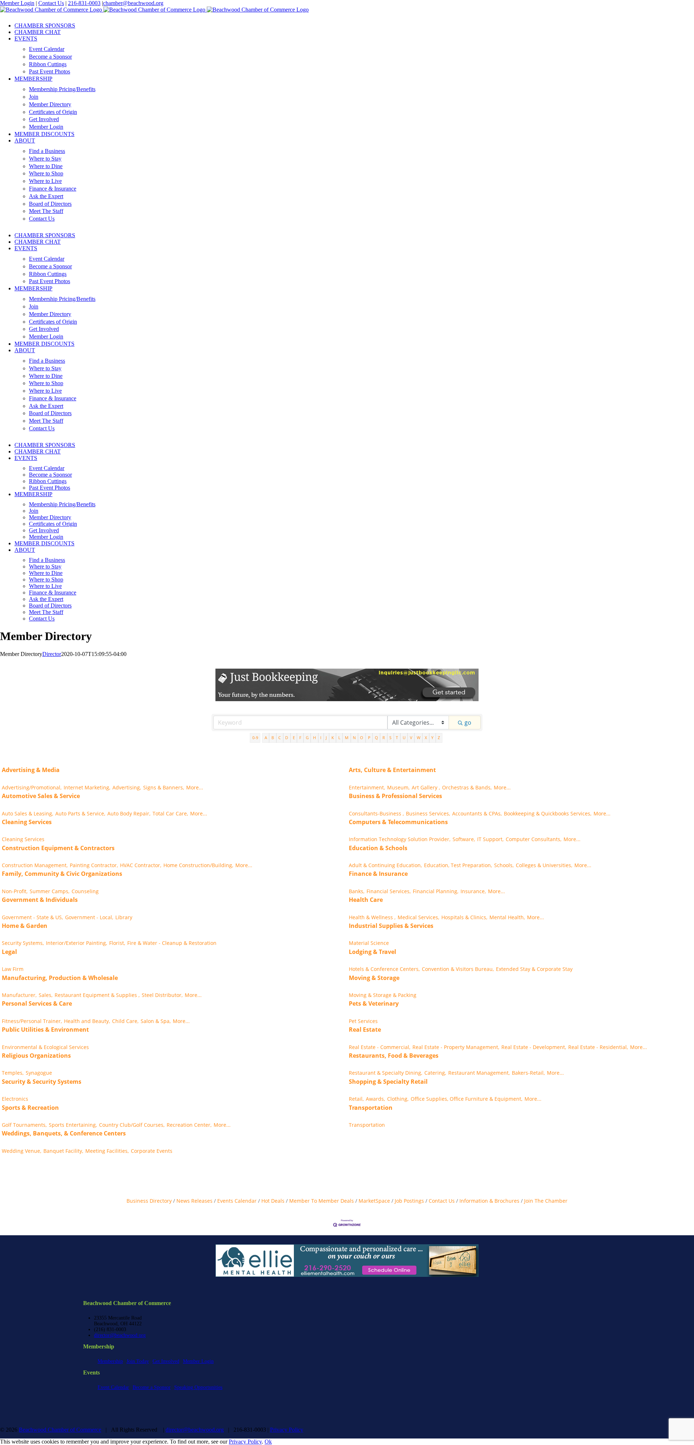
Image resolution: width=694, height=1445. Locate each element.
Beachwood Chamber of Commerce (60, 1430)
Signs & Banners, (163, 787)
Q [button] (376, 737)
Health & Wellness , (372, 917)
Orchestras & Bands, (467, 787)
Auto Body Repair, (128, 813)
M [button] (346, 737)
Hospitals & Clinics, (464, 917)
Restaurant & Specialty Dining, (385, 1072)
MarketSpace (374, 1200)
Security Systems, (23, 942)
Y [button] (432, 737)
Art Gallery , (426, 787)
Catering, (435, 1072)
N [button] (354, 737)
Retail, (356, 1098)
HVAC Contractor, (140, 865)
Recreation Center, (189, 1124)
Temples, (12, 1072)
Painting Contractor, (94, 865)
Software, (464, 839)
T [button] (397, 737)
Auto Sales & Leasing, (27, 813)
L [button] (339, 737)
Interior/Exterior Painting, (76, 942)
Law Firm (12, 969)
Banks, (356, 891)
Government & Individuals (40, 900)
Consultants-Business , (376, 813)
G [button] (307, 737)
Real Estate (365, 1029)
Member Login (17, 3)
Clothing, (397, 1098)
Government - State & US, (32, 917)
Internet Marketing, (87, 787)
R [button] (383, 737)
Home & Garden (24, 926)
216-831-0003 (84, 3)
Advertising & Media (31, 770)
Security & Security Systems (41, 1082)
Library (123, 917)
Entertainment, (367, 787)
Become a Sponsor (152, 1387)
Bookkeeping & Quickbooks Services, (547, 813)
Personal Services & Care (37, 1003)
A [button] (266, 737)
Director (51, 654)
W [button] (418, 737)
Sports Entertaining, (73, 1124)
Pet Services (363, 1021)
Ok (268, 1441)
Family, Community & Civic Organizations (62, 874)
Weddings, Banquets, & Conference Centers (64, 1133)
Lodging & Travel (372, 952)
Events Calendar (237, 1200)
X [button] (426, 737)
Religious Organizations (36, 1056)
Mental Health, (507, 917)
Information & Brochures (489, 1200)
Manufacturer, (19, 995)
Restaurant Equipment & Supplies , (97, 995)
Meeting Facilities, (107, 1150)
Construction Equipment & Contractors (58, 848)
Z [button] (439, 737)
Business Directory (149, 1200)
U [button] (404, 737)
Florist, (117, 942)
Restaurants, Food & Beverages (393, 1056)
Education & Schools (378, 848)
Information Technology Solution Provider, (399, 839)
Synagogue (39, 1072)
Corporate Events (151, 1150)
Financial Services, (389, 891)
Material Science (369, 942)
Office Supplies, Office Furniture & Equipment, (466, 1098)
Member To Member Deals (321, 1200)
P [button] (369, 737)
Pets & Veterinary (374, 1003)
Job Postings (409, 1200)
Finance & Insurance (378, 874)
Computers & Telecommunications (398, 822)
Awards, (375, 1098)
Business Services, (428, 813)
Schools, (504, 865)
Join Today (138, 1361)
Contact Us (51, 3)
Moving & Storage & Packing (382, 995)
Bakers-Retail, (528, 1072)
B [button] (272, 737)
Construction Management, (35, 865)
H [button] (314, 737)
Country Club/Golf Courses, (131, 1124)
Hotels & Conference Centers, (384, 969)
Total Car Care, (170, 813)
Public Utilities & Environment (45, 1029)
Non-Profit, (14, 891)
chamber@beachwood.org (133, 3)
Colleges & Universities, (544, 865)
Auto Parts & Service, (80, 813)
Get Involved (166, 1361)
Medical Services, (418, 917)
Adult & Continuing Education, (385, 865)
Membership (110, 1361)
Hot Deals (272, 1200)
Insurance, (473, 891)
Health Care (366, 900)
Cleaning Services (27, 822)
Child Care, (125, 1021)
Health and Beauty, (87, 1021)
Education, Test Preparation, (458, 865)
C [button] (279, 737)
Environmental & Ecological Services (45, 1047)
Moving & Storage (374, 978)
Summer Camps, (49, 891)
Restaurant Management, (479, 1072)
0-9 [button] (255, 737)
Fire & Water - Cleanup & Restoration (172, 942)
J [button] (326, 737)
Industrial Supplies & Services (391, 926)
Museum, (398, 787)
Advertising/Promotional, (31, 787)
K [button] (332, 737)
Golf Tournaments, (24, 1124)
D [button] (286, 737)
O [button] (361, 737)
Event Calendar (113, 1387)
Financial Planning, (435, 891)
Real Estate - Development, (533, 1047)
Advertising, (126, 787)
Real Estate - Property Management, (455, 1047)
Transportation (371, 1108)
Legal (9, 952)
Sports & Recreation (30, 1108)
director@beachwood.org (120, 1335)
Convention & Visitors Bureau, (458, 969)
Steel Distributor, (162, 995)
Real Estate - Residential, (598, 1047)
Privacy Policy (286, 1430)
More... (194, 787)
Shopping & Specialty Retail (388, 1082)
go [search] (467, 722)
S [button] (390, 737)
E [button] (294, 737)
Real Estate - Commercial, (379, 1047)
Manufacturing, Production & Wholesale (60, 978)
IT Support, (490, 839)
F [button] (300, 737)
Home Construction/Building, (198, 865)
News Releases (194, 1200)
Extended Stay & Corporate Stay (534, 969)
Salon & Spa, (156, 1021)
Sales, (45, 995)
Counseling (85, 891)
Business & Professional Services (395, 796)
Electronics (15, 1098)
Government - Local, (89, 917)
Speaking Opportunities (198, 1387)
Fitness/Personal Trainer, (32, 1021)
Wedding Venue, (21, 1150)
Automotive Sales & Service (41, 796)
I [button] (320, 737)
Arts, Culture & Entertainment (392, 770)
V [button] (411, 737)
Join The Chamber (545, 1200)
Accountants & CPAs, (477, 813)
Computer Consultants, (533, 839)
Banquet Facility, (63, 1150)
